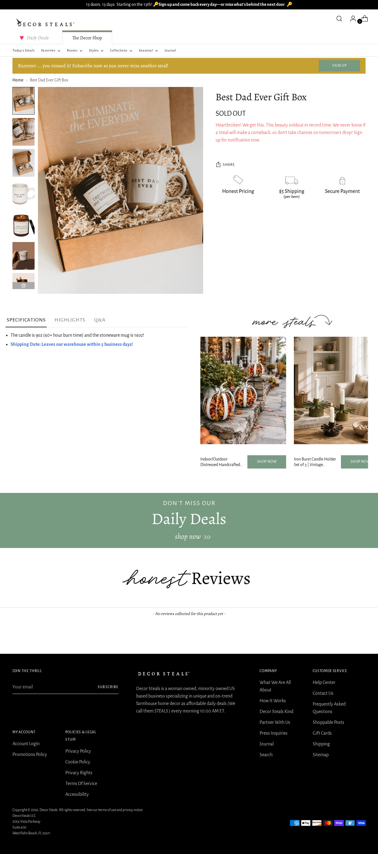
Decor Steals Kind (276, 711)
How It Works (273, 700)
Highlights (70, 320)
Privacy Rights (78, 772)
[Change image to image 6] (23, 256)
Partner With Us (275, 722)
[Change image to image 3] (23, 163)
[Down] (23, 285)
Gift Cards (322, 733)
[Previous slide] (209, 392)
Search (266, 754)
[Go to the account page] (350, 18)
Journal (267, 744)
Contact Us (323, 693)
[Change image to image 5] (23, 225)
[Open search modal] (339, 18)
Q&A (99, 320)
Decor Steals (49, 810)
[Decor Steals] (45, 22)
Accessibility (77, 794)
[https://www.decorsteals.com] (189, 520)
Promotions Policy (29, 754)
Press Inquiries (274, 733)
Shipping (321, 744)
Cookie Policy (77, 762)
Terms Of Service (81, 783)
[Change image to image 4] (23, 194)
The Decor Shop (87, 38)
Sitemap (321, 754)
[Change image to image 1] (23, 101)
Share (229, 165)
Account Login (26, 743)
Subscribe (108, 687)
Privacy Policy (78, 751)
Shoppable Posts (328, 722)
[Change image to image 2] (23, 132)
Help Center (324, 682)
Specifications (26, 320)
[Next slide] (360, 392)
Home (17, 80)
